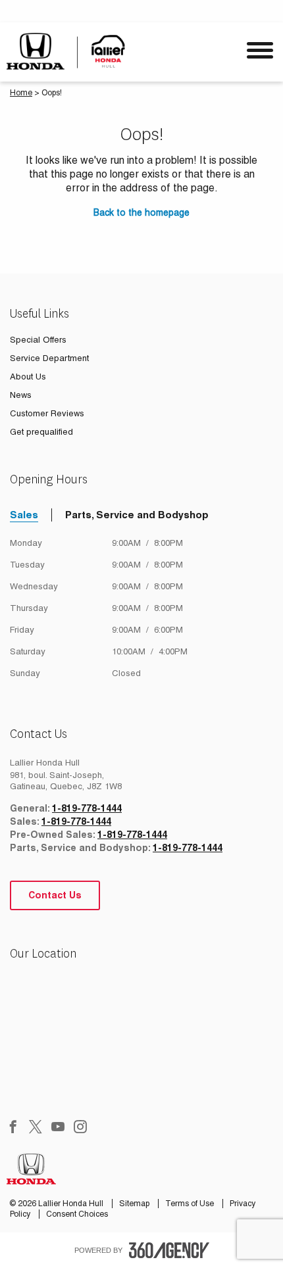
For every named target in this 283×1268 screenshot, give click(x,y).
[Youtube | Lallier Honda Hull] (57, 1128)
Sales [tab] (24, 514)
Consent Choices (77, 1214)
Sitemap (135, 1203)
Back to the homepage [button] (141, 212)
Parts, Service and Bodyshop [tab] (137, 514)
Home (21, 92)
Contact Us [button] (55, 895)
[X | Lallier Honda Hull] (35, 1128)
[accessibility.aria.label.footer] (169, 1250)
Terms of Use (190, 1203)
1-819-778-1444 (87, 808)
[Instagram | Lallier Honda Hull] (80, 1128)
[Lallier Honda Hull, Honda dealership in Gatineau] (71, 51)
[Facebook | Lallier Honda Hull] (13, 1128)
